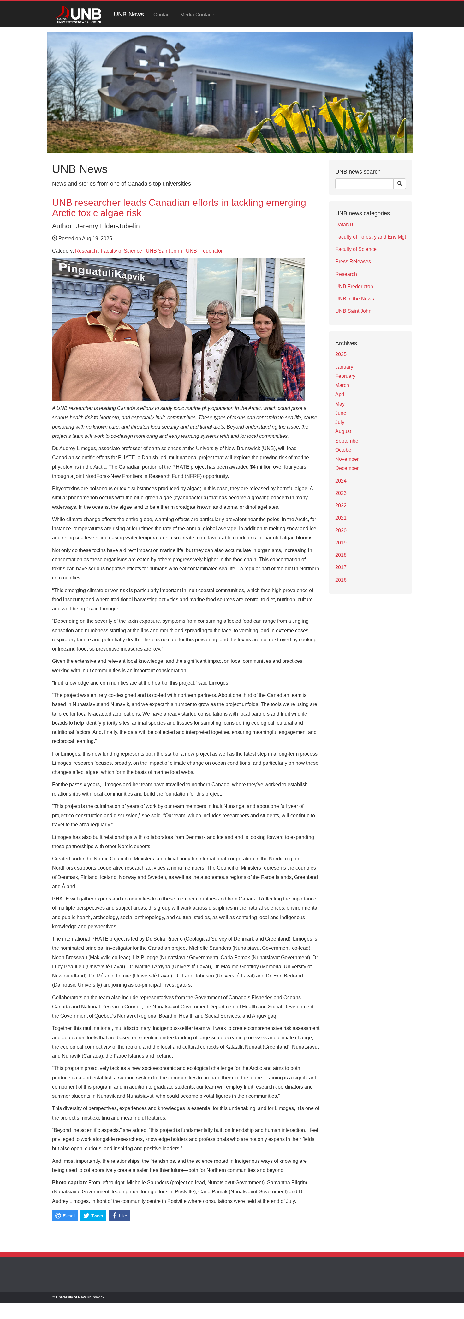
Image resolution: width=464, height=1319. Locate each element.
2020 (341, 530)
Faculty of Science (121, 250)
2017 (341, 567)
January (344, 367)
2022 (341, 505)
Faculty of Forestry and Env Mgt (370, 237)
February (345, 376)
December (347, 468)
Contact (162, 14)
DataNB (344, 224)
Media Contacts (197, 14)
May (340, 404)
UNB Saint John (164, 250)
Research (86, 250)
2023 (341, 493)
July (339, 422)
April (340, 394)
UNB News (129, 14)
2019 (341, 542)
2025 (341, 354)
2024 (341, 481)
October (344, 450)
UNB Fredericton (205, 250)
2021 (341, 517)
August (343, 431)
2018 (341, 555)
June (340, 413)
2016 (341, 580)
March (342, 385)
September (347, 440)
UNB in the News (354, 298)
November (347, 459)
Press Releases (353, 261)
